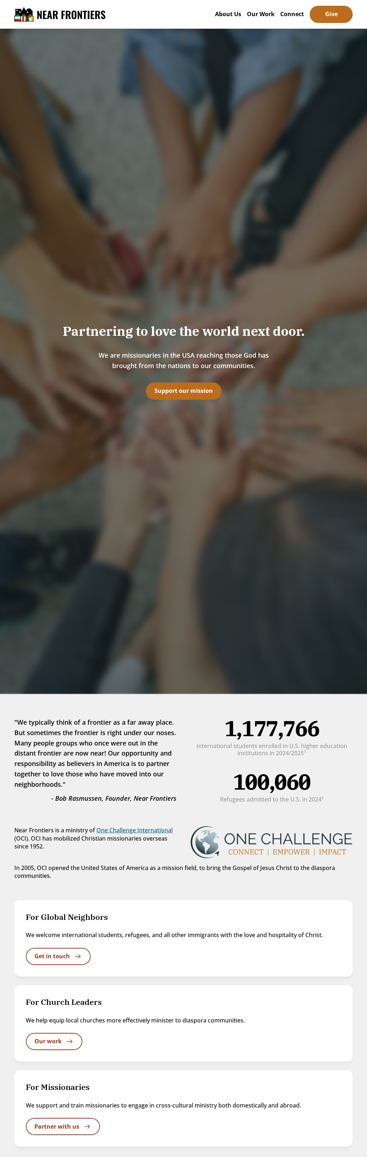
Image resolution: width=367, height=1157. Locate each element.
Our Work (261, 14)
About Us (228, 14)
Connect (292, 14)
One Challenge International (134, 830)
